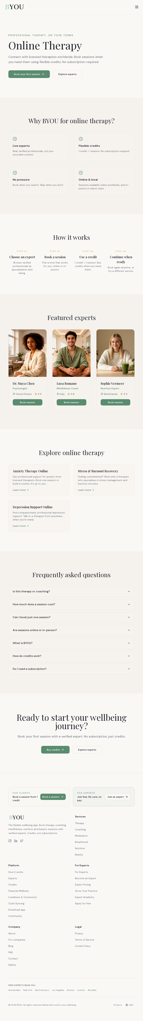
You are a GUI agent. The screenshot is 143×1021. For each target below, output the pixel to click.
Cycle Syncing (16, 903)
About (12, 933)
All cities (92, 990)
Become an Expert (85, 878)
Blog (10, 946)
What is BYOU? (22, 643)
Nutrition (80, 848)
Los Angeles (58, 990)
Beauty (79, 854)
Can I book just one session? (31, 617)
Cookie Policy (83, 946)
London (81, 990)
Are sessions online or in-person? (35, 630)
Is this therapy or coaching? (31, 591)
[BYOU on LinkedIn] (15, 840)
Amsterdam (14, 990)
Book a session (50, 796)
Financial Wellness (18, 890)
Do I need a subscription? (29, 669)
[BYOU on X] (21, 840)
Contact (13, 958)
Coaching (80, 829)
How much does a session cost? (34, 604)
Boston (70, 990)
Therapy (79, 823)
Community (15, 916)
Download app (16, 909)
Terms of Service (84, 939)
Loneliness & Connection (22, 897)
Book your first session (27, 74)
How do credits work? (27, 656)
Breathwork (81, 842)
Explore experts (67, 74)
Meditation (81, 835)
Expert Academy (84, 897)
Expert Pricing (83, 884)
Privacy (79, 933)
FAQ (10, 952)
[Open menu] (137, 7)
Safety (12, 964)
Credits (12, 884)
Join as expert (115, 796)
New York (27, 990)
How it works (15, 872)
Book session (27, 402)
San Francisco (42, 990)
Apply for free (83, 903)
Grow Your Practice (86, 890)
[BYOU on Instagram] (10, 840)
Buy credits (53, 749)
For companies (16, 939)
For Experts (81, 872)
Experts (12, 878)
